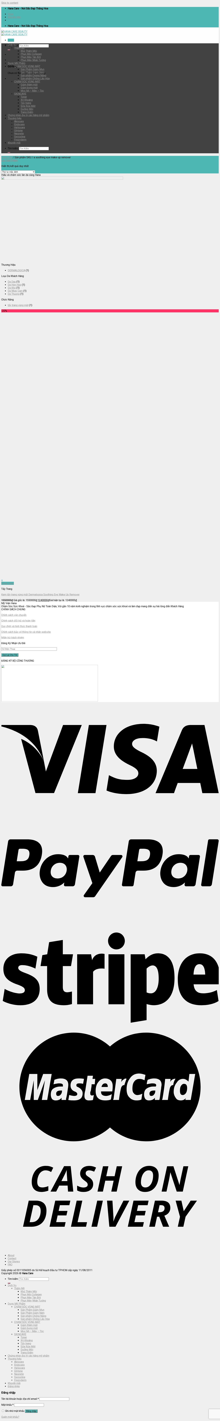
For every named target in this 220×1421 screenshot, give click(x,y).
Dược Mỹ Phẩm (16, 63)
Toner (24, 96)
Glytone (18, 130)
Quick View (7, 583)
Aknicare (19, 121)
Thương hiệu (14, 118)
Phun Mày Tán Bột (31, 57)
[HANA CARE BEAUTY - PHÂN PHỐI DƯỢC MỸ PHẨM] (14, 33)
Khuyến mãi (14, 142)
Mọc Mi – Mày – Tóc (32, 90)
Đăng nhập (31, 1411)
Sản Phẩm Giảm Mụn (32, 69)
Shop (11, 14)
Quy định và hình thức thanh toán (19, 626)
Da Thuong (14, 293)
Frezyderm (20, 139)
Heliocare (19, 127)
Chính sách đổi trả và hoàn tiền (18, 620)
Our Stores (14, 1261)
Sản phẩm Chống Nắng (33, 75)
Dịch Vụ (12, 44)
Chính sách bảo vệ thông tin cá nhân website (26, 631)
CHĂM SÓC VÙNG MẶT (27, 66)
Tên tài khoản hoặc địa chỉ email (20, 1398)
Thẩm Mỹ (19, 47)
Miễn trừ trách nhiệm (12, 637)
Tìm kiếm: (13, 148)
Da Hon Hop (14, 284)
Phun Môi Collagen (31, 54)
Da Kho (12, 287)
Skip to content (9, 2)
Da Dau (12, 281)
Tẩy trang (26, 103)
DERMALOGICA (16, 270)
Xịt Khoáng (27, 99)
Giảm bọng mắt (29, 87)
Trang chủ (6, 157)
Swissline (19, 136)
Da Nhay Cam (15, 290)
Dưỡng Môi (27, 109)
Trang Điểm (27, 112)
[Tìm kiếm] (9, 49)
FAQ (10, 1264)
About (11, 1255)
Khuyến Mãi (14, 17)
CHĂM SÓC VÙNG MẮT (27, 81)
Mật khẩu (7, 1404)
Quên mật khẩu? (10, 1416)
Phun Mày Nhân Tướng (33, 60)
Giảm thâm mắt (29, 84)
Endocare (19, 124)
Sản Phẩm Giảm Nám (32, 72)
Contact (12, 1258)
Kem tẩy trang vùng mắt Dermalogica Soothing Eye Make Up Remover (40, 594)
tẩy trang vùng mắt (18, 305)
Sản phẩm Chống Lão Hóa (35, 78)
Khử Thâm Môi (29, 50)
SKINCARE (20, 93)
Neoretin (19, 133)
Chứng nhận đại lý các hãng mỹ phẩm (28, 115)
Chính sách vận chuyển (13, 615)
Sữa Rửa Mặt (28, 106)
